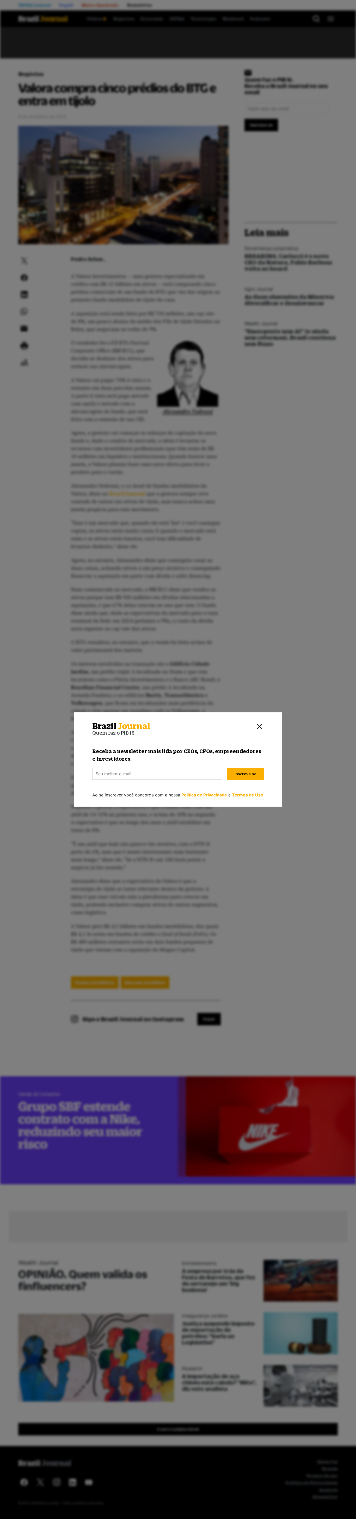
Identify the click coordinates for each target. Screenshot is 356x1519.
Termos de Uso (247, 794)
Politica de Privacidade (204, 794)
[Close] (259, 726)
